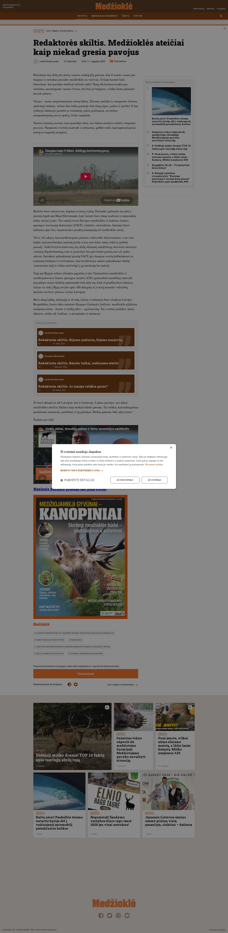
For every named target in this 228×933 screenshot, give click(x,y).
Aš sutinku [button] (154, 480)
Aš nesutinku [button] (124, 480)
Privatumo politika (154, 464)
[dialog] (114, 466)
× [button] (171, 447)
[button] (114, 470)
